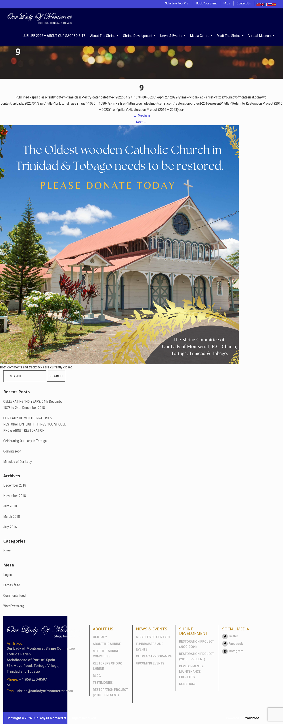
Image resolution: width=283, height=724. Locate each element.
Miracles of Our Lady (17, 462)
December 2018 (14, 485)
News (7, 551)
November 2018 (14, 496)
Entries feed (11, 585)
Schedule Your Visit (177, 3)
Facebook (235, 643)
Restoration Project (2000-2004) (196, 644)
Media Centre (200, 35)
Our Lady (100, 637)
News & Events (171, 35)
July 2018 (10, 506)
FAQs (227, 3)
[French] (266, 4)
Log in (7, 575)
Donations (187, 684)
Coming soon (12, 451)
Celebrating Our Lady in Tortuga (25, 441)
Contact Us (244, 3)
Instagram (235, 651)
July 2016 (10, 527)
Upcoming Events (150, 663)
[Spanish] (274, 4)
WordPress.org (13, 606)
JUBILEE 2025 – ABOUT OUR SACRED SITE (54, 35)
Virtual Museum (260, 35)
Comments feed (14, 595)
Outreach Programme (154, 656)
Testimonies (103, 682)
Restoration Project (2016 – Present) (110, 692)
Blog (97, 676)
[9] (119, 244)
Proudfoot (251, 718)
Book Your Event (206, 3)
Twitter (233, 636)
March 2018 (11, 516)
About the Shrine (103, 35)
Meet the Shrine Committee (106, 653)
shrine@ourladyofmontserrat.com (45, 691)
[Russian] (270, 4)
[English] (262, 4)
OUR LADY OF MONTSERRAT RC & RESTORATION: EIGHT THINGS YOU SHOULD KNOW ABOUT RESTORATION (34, 424)
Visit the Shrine (229, 35)
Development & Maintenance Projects (191, 671)
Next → (141, 122)
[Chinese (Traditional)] (258, 4)
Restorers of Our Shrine (107, 666)
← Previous (141, 116)
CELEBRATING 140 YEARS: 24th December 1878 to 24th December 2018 (33, 404)
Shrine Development (138, 35)
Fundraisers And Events (149, 646)
